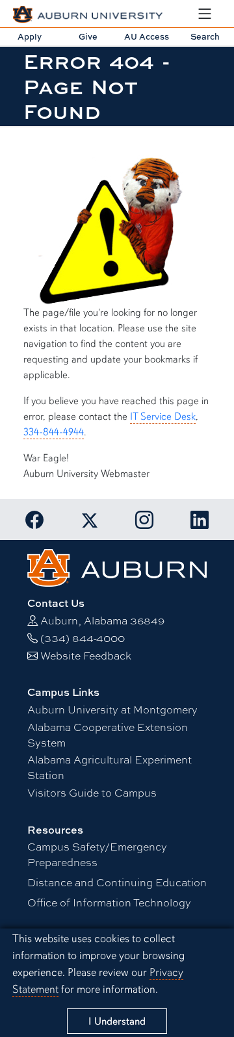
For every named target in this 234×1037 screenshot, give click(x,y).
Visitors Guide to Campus (92, 792)
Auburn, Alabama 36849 (102, 620)
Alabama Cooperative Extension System (107, 734)
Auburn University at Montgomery (112, 709)
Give (88, 36)
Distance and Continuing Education (117, 882)
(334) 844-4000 (82, 637)
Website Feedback (85, 655)
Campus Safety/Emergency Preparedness (97, 854)
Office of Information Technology (109, 902)
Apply (30, 36)
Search (205, 36)
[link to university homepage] (117, 566)
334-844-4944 (53, 432)
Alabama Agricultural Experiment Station (109, 767)
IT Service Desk (163, 416)
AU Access (146, 36)
